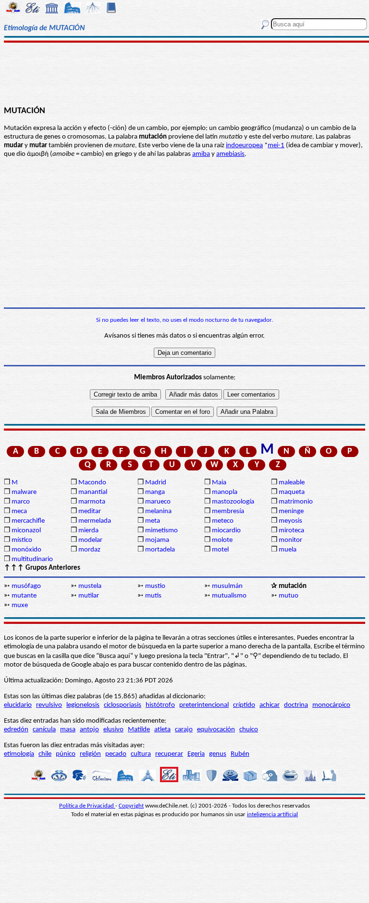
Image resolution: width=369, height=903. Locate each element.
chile (44, 754)
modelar (90, 540)
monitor (290, 540)
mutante (24, 595)
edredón (16, 729)
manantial (92, 492)
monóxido (26, 549)
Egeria (196, 754)
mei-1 (276, 145)
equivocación (216, 729)
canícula (44, 729)
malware (24, 492)
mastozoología (233, 501)
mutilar (88, 595)
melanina (158, 511)
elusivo (113, 729)
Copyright (131, 806)
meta (152, 521)
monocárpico (331, 705)
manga (155, 492)
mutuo (288, 595)
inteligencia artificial (272, 814)
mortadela (160, 549)
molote (222, 540)
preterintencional (204, 705)
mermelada (94, 521)
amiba (201, 154)
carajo (184, 729)
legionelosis (82, 705)
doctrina (296, 705)
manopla (224, 492)
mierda (88, 530)
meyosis (290, 521)
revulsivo (49, 705)
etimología (19, 754)
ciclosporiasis (122, 705)
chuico (248, 729)
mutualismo (229, 595)
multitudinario (32, 559)
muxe (20, 605)
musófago (26, 586)
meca (19, 511)
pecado (115, 754)
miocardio (226, 530)
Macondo (92, 482)
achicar (269, 705)
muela (287, 549)
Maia (219, 482)
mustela (89, 586)
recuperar (169, 754)
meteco (223, 521)
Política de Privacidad (87, 806)
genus (217, 754)
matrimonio (296, 501)
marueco (158, 501)
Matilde (139, 729)
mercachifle (28, 521)
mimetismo (161, 530)
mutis (153, 595)
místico (22, 540)
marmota (91, 501)
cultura (141, 754)
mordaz (89, 549)
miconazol (26, 530)
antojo (89, 729)
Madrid (155, 482)
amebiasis (230, 154)
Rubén (240, 754)
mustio (155, 586)
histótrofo (160, 705)
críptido (244, 705)
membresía (228, 511)
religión (90, 754)
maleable (292, 482)
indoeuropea (244, 145)
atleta (162, 729)
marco (21, 501)
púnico (65, 754)
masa (67, 729)
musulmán (227, 586)
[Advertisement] (184, 72)
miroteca (291, 530)
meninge (291, 511)
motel (220, 549)
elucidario (18, 705)
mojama (157, 540)
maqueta (292, 492)
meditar (89, 511)
